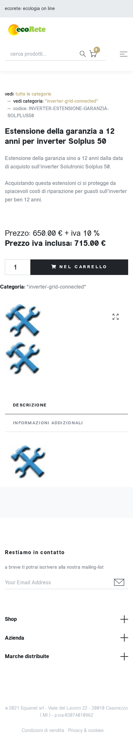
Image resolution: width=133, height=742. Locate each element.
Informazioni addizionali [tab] (48, 423)
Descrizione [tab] (30, 405)
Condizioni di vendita (43, 730)
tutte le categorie (33, 94)
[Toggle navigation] (123, 54)
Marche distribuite (27, 656)
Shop (11, 619)
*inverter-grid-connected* (71, 101)
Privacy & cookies (86, 730)
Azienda (14, 638)
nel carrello (83, 267)
